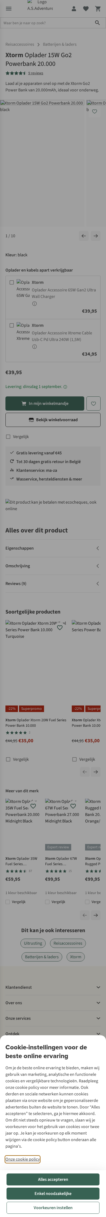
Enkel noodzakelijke (53, 1194)
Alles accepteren (53, 1179)
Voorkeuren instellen (53, 1208)
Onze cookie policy (22, 1159)
